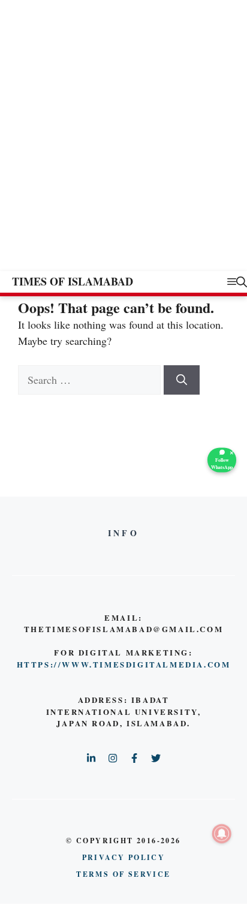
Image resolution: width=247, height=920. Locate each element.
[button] (241, 281)
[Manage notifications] (221, 833)
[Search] (182, 380)
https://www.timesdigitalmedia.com (124, 664)
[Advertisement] (123, 141)
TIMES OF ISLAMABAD (72, 281)
